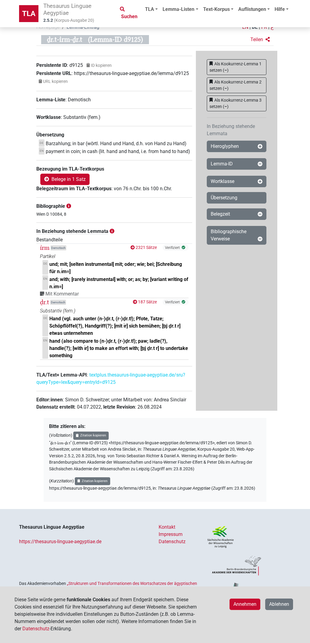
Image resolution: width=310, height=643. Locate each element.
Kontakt (167, 527)
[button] (260, 39)
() (235, 67)
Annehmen (244, 604)
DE (255, 27)
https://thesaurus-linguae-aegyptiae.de (60, 541)
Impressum (171, 534)
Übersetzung (224, 198)
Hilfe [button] (280, 9)
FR (264, 27)
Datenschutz (172, 541)
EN (245, 27)
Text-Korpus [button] (216, 9)
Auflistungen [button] (252, 9)
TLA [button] (149, 9)
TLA (28, 13)
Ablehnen (279, 604)
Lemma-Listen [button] (178, 9)
